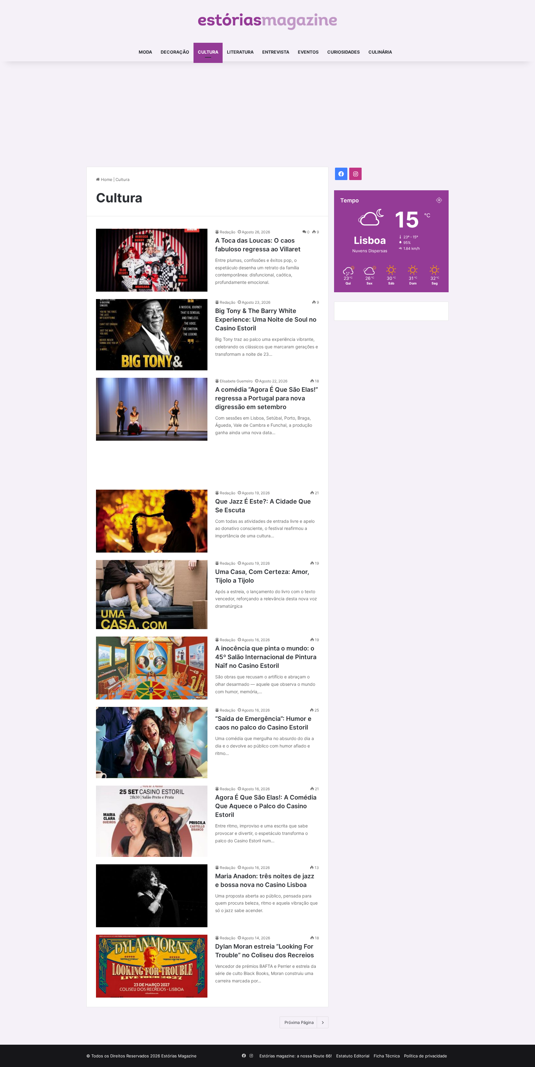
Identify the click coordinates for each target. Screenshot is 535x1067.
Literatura (240, 52)
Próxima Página (299, 1022)
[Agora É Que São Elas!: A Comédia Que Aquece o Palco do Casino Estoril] (151, 821)
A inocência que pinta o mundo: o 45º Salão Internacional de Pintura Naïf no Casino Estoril (265, 657)
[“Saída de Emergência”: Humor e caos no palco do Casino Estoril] (151, 742)
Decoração (175, 52)
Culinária (380, 52)
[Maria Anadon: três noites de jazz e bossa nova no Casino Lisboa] (151, 895)
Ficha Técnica (387, 1055)
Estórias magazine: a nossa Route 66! (295, 1055)
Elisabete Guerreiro (236, 381)
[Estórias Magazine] (267, 21)
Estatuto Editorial (352, 1055)
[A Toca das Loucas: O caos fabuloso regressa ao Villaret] (151, 260)
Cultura (208, 52)
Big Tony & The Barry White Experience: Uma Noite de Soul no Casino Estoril (265, 319)
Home (106, 179)
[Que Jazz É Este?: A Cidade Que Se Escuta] (151, 521)
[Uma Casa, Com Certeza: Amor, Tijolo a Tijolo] (151, 594)
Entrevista (275, 52)
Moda (145, 52)
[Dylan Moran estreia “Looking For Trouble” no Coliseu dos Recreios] (151, 966)
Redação (227, 232)
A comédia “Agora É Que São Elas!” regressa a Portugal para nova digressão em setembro (266, 398)
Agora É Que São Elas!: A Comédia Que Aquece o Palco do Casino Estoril (265, 806)
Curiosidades (343, 52)
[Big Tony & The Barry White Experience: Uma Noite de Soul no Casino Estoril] (151, 334)
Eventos (308, 52)
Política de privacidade (425, 1055)
